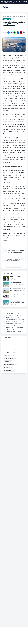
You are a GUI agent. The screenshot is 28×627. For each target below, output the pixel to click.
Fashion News (9, 355)
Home (3, 14)
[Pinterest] (21, 32)
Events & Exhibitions (10, 352)
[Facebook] (19, 1)
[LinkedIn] (26, 1)
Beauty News (8, 344)
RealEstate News (9, 370)
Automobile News (9, 341)
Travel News (9, 14)
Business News (9, 346)
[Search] (21, 7)
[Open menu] (25, 7)
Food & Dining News (10, 358)
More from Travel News (15, 266)
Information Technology (11, 364)
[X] (21, 1)
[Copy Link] (24, 32)
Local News (8, 367)
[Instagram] (24, 1)
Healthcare (8, 361)
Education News (9, 349)
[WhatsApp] (14, 32)
